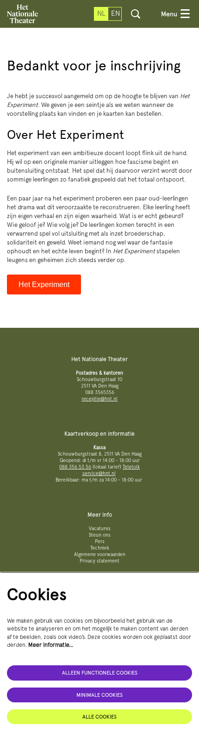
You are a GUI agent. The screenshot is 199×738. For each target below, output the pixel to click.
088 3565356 (99, 392)
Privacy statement (99, 561)
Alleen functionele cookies (99, 672)
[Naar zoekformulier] (136, 14)
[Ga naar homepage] (22, 14)
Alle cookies (99, 716)
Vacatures (100, 528)
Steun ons (100, 535)
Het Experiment (44, 284)
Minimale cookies (99, 695)
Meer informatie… (51, 644)
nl (101, 13)
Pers (100, 541)
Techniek (99, 548)
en (115, 13)
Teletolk (131, 467)
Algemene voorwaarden (99, 554)
